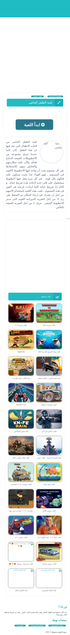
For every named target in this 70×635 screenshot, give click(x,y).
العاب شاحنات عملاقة (49, 405)
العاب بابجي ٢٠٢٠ (21, 537)
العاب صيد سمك (49, 484)
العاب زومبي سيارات (49, 564)
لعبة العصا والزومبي (49, 590)
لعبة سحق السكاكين (21, 431)
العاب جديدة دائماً (49, 325)
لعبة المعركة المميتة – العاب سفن (49, 458)
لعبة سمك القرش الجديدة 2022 (49, 352)
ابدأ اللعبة (33, 125)
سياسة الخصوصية (57, 626)
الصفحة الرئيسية (55, 96)
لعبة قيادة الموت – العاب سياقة (49, 378)
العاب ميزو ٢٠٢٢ (21, 325)
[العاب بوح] (41, 8)
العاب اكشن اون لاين (49, 431)
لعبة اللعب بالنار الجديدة (21, 378)
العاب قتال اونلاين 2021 (21, 458)
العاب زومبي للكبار (49, 511)
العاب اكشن (37, 96)
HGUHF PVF (21, 405)
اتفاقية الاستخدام (37, 626)
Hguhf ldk (21, 352)
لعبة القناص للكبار (21, 590)
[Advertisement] (35, 52)
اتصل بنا (20, 626)
